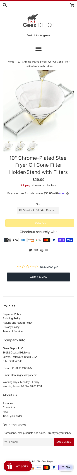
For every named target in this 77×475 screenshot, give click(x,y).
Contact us (9, 407)
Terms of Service (13, 331)
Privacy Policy (11, 326)
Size (38, 204)
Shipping (25, 185)
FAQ (5, 411)
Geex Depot (47, 461)
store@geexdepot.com (24, 375)
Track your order (12, 415)
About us (8, 403)
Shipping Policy (12, 318)
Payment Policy (12, 314)
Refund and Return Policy (18, 322)
